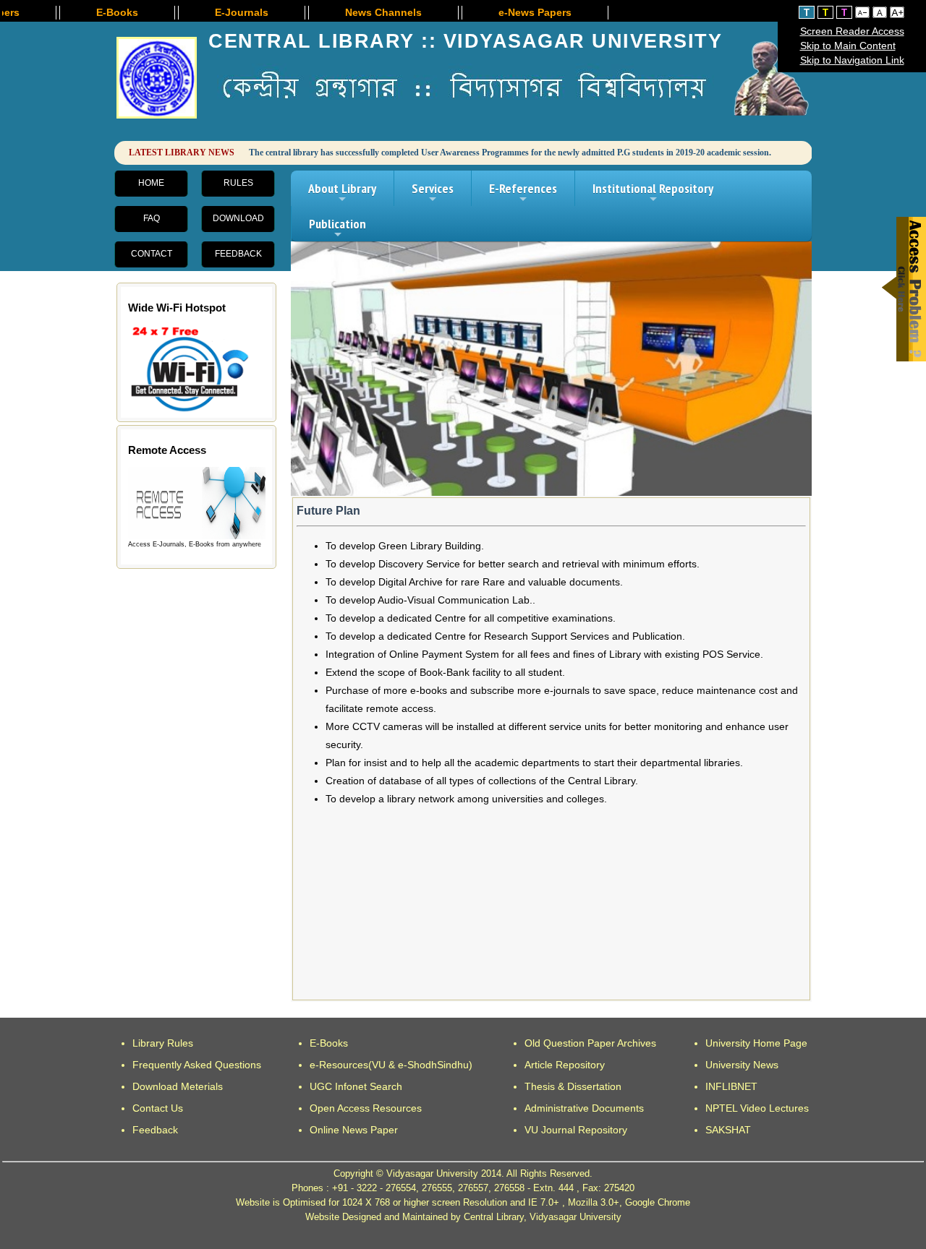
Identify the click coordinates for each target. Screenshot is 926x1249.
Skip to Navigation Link (852, 60)
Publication (337, 228)
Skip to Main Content (848, 45)
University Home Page (756, 1043)
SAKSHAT (728, 1130)
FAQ (151, 218)
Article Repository (564, 1064)
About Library (342, 193)
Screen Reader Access (852, 31)
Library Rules (162, 1043)
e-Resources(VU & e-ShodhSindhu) (391, 1064)
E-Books (329, 1043)
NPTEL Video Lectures (757, 1108)
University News (741, 1064)
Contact (151, 254)
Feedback (238, 254)
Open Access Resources (366, 1108)
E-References (523, 193)
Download (238, 218)
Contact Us (157, 1108)
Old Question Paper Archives (590, 1043)
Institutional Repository (652, 193)
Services (433, 193)
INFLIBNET (731, 1086)
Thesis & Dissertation (572, 1086)
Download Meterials (177, 1086)
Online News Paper (354, 1130)
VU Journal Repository (575, 1130)
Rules (238, 183)
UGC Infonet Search (356, 1086)
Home (151, 183)
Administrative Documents (584, 1108)
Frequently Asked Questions (196, 1064)
